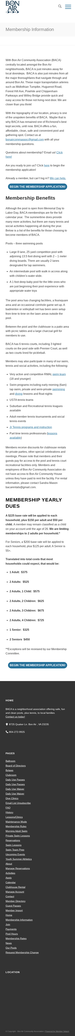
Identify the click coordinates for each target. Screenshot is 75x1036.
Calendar (11, 882)
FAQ (8, 807)
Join (8, 924)
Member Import (14, 910)
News (9, 943)
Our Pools (11, 947)
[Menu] (66, 7)
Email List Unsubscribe (18, 803)
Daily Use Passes (15, 779)
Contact (10, 896)
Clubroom (11, 775)
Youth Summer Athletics (19, 859)
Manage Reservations (18, 868)
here (47, 165)
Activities (10, 873)
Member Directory (15, 901)
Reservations (13, 840)
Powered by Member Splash (57, 1031)
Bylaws (9, 770)
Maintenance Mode (16, 821)
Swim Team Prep (15, 849)
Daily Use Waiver (15, 789)
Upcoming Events (15, 854)
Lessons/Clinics (14, 817)
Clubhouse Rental (15, 887)
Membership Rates (16, 938)
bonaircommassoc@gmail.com (25, 139)
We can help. (58, 178)
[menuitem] (58, 7)
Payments (11, 929)
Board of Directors (16, 765)
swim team (59, 374)
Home (9, 915)
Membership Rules (16, 826)
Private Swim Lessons (18, 835)
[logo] (31, 7)
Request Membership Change (22, 952)
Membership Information (30, 29)
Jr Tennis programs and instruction (31, 427)
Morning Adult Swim (16, 831)
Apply (9, 877)
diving (18, 393)
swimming (58, 389)
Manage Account (15, 891)
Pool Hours (12, 933)
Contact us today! (15, 716)
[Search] (58, 7)
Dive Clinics (12, 798)
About (9, 863)
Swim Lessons (13, 845)
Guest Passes (13, 905)
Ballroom (10, 761)
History (9, 812)
